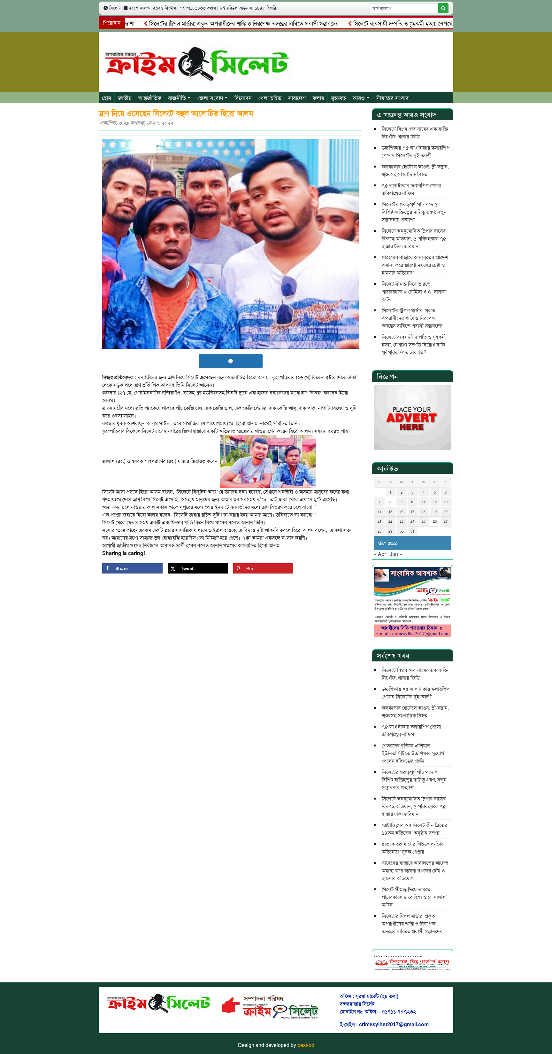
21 (379, 521)
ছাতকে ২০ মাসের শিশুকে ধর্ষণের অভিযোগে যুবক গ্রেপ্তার (413, 847)
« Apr (380, 554)
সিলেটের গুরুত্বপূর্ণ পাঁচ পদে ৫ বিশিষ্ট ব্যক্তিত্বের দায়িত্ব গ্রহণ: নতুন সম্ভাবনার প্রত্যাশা (414, 211)
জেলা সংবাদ (210, 97)
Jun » (396, 554)
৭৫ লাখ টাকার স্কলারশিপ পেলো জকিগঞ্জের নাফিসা (411, 189)
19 (435, 511)
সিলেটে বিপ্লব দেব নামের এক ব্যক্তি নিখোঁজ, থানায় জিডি (415, 132)
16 (401, 511)
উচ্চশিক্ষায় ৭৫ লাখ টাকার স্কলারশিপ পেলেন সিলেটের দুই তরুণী (415, 151)
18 (423, 511)
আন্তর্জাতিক (149, 97)
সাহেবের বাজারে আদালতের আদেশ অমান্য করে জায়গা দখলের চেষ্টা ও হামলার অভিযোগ (415, 265)
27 (446, 521)
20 (446, 511)
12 (435, 501)
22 (390, 521)
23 (401, 521)
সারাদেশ (297, 97)
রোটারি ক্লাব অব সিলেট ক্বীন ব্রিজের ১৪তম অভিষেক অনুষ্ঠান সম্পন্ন (414, 828)
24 (412, 521)
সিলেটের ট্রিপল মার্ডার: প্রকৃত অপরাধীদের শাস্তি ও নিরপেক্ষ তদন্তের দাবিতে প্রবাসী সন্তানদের (217, 23)
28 (379, 531)
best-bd (305, 1045)
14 (379, 511)
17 (412, 511)
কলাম (318, 97)
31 (412, 531)
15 (390, 511)
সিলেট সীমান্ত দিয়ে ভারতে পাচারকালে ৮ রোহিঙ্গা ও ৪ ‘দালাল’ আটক (414, 291)
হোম (106, 97)
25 (423, 521)
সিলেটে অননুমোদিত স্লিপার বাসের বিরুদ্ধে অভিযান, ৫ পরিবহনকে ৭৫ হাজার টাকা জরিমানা (414, 238)
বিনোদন (243, 97)
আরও (359, 97)
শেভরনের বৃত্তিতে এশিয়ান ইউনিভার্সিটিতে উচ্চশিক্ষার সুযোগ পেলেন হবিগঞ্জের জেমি (413, 753)
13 (446, 501)
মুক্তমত (338, 97)
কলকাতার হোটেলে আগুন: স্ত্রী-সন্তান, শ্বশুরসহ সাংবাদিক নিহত (415, 170)
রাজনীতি (177, 97)
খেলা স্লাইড (269, 97)
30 (401, 531)
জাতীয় (125, 97)
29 (390, 531)
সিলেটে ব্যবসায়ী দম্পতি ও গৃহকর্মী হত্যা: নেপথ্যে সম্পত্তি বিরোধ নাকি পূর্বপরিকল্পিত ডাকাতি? (423, 23)
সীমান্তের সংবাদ (392, 97)
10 (412, 501)
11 (423, 501)
